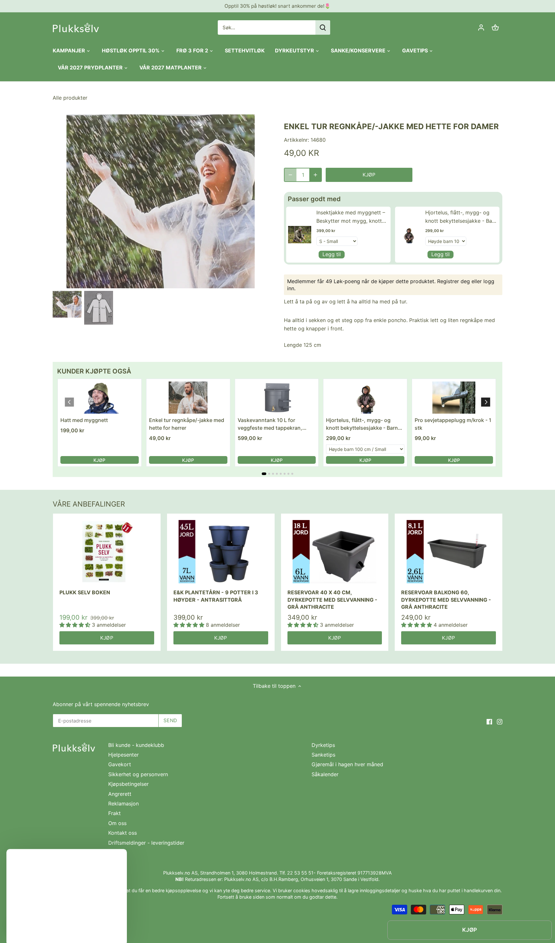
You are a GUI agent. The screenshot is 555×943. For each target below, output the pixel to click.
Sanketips (323, 754)
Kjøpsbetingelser (128, 784)
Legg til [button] (331, 254)
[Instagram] (499, 720)
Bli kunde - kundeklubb (136, 745)
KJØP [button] (99, 460)
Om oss (117, 823)
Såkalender (325, 774)
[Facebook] (489, 720)
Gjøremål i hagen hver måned (347, 764)
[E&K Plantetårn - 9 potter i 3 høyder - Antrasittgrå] (220, 551)
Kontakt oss (122, 833)
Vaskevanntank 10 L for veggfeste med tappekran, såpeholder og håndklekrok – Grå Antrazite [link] (273, 424)
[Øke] (315, 175)
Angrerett (119, 794)
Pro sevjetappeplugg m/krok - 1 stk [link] (453, 424)
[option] (67, 304)
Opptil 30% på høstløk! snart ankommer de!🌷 (277, 6)
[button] (485, 402)
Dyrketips (323, 745)
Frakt (114, 813)
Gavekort (119, 764)
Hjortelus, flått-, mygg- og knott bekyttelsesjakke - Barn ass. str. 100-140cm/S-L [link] (461, 217)
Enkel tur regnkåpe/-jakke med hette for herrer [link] (186, 424)
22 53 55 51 (300, 873)
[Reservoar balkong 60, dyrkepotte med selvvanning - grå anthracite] (448, 551)
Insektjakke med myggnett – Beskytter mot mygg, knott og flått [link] (350, 217)
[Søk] (322, 27)
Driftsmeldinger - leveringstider (146, 843)
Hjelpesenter (123, 754)
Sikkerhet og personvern (138, 774)
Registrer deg (453, 281)
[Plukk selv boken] (106, 551)
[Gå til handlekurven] (495, 27)
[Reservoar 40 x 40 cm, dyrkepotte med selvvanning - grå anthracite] (334, 551)
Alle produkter (70, 97)
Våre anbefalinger (89, 504)
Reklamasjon (123, 803)
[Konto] (481, 27)
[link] (299, 234)
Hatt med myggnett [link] (84, 420)
